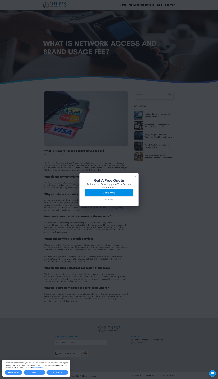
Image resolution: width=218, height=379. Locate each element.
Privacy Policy (37, 367)
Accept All (57, 372)
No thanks (109, 200)
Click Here (109, 192)
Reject (34, 372)
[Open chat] (212, 373)
